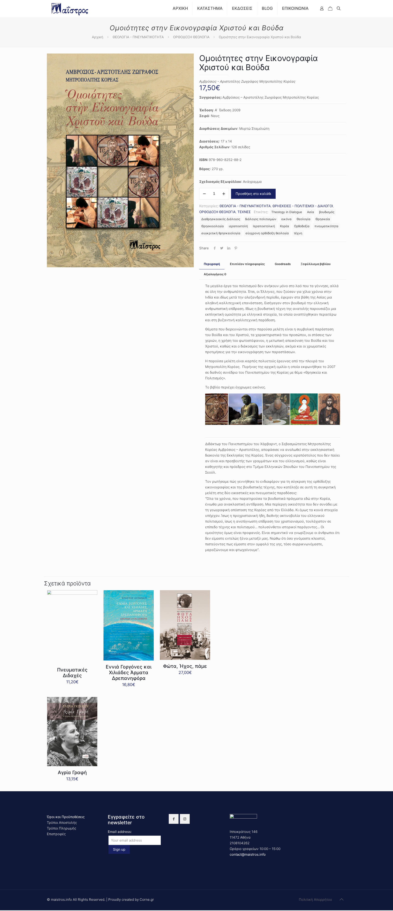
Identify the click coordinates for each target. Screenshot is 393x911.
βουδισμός (326, 212)
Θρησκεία (322, 219)
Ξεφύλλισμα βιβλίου (316, 264)
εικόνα (286, 219)
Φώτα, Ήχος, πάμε (185, 666)
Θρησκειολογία (212, 226)
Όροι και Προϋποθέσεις (66, 817)
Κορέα (284, 226)
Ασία (310, 212)
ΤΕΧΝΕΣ (244, 212)
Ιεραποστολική (264, 226)
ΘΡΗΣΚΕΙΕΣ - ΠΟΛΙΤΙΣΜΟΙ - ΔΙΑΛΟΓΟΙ (302, 206)
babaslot (0, 910)
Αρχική (97, 37)
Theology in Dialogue (286, 212)
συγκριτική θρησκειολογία (220, 233)
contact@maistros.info (248, 854)
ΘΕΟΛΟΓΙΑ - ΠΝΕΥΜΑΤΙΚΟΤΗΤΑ (138, 37)
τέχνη (298, 233)
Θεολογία (303, 219)
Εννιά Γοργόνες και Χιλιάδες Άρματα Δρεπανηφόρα (128, 672)
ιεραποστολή (238, 226)
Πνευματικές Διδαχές (72, 672)
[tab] (211, 264)
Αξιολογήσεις (215, 274)
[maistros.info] (70, 8)
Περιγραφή (212, 264)
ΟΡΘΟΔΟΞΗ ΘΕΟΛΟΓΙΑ (191, 37)
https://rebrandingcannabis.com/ (2, 910)
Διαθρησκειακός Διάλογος (220, 219)
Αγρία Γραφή (72, 772)
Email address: (120, 831)
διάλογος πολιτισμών (260, 219)
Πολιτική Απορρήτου (315, 899)
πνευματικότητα (326, 226)
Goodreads (283, 264)
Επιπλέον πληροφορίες (247, 264)
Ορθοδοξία (302, 226)
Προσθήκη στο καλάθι (253, 193)
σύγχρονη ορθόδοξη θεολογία (267, 233)
